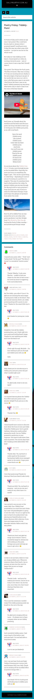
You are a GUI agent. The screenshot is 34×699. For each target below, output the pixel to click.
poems (11, 237)
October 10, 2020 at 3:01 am (17, 500)
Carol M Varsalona (15, 498)
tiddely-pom (7, 239)
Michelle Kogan (14, 324)
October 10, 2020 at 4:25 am (17, 470)
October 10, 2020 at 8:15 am (17, 364)
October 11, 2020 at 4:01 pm (21, 269)
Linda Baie (12, 552)
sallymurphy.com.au (17, 2)
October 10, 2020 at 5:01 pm (21, 344)
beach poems (21, 235)
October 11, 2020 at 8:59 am (21, 312)
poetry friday (17, 237)
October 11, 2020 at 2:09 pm (17, 252)
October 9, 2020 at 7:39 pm (17, 629)
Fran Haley (12, 390)
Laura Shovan (13, 594)
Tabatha (11, 251)
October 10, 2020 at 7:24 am (17, 392)
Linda (11, 362)
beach (14, 235)
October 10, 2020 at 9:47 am (21, 482)
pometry (25, 237)
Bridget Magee (13, 655)
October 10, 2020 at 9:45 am (21, 574)
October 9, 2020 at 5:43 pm (21, 675)
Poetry (14, 233)
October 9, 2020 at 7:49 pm (21, 645)
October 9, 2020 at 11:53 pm (17, 553)
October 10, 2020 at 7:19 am (17, 420)
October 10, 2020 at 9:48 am (21, 449)
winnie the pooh (17, 239)
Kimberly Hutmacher (15, 627)
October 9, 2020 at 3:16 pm (17, 657)
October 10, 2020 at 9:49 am (21, 378)
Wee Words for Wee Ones (16, 220)
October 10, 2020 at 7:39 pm (17, 289)
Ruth (10, 468)
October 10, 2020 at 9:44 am (21, 611)
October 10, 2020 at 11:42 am (17, 326)
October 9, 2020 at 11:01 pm (17, 596)
